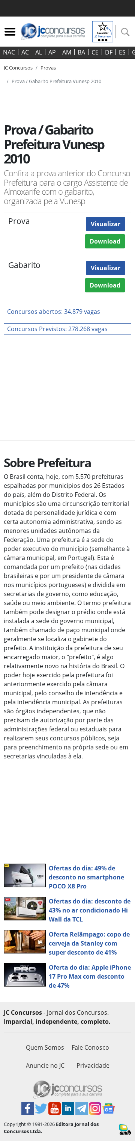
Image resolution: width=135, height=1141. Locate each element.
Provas (48, 67)
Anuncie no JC (45, 1065)
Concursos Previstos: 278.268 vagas (57, 329)
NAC (9, 52)
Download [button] (105, 241)
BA (81, 52)
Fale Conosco (90, 1047)
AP (52, 52)
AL (38, 52)
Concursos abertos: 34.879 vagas (53, 311)
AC (25, 52)
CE (95, 52)
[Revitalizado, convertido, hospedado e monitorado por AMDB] (125, 1128)
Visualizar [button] (105, 224)
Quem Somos (45, 1047)
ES (122, 52)
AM (66, 52)
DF (108, 52)
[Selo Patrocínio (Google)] (103, 31)
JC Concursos (18, 67)
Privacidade (93, 1065)
